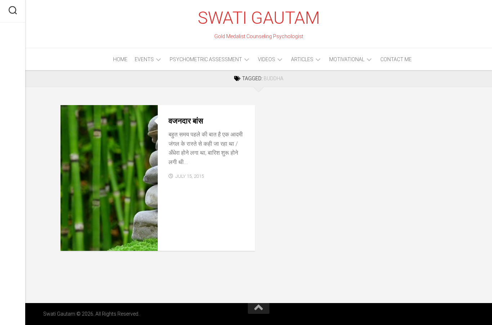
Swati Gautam (258, 18)
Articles (302, 59)
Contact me (396, 59)
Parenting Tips (85, 242)
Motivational (346, 59)
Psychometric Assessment (206, 59)
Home (120, 59)
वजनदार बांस (186, 121)
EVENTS (144, 59)
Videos (266, 59)
